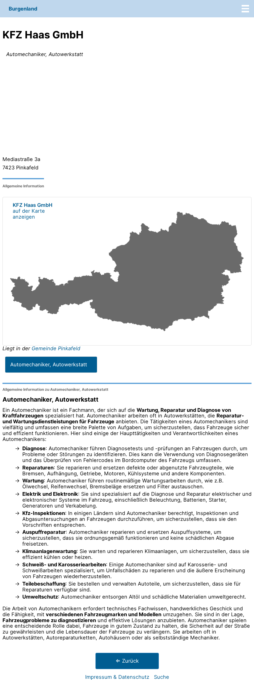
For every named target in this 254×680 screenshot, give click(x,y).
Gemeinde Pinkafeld (56, 348)
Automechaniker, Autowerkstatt (48, 364)
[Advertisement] (127, 108)
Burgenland (23, 9)
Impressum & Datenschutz (117, 677)
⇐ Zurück (127, 661)
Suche (161, 677)
